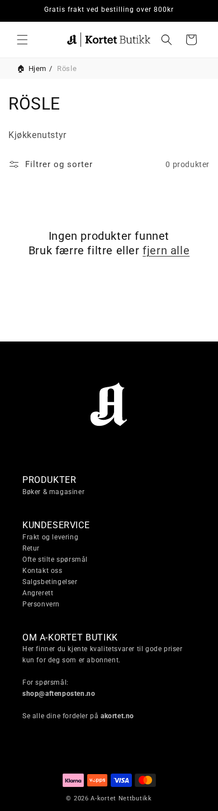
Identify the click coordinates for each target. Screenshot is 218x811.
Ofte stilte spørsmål (55, 559)
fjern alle (166, 250)
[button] (22, 39)
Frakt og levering (50, 537)
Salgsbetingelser (50, 582)
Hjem (37, 68)
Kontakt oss (42, 571)
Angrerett (37, 593)
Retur (31, 548)
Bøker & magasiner (53, 492)
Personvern (41, 604)
